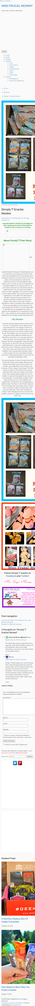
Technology (13, 75)
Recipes (8, 59)
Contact (8, 77)
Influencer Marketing (16, 81)
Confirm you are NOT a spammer (15, 745)
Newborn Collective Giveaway (11, 624)
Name (5, 718)
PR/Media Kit (13, 79)
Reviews (15, 205)
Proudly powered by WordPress (12, 1003)
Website (6, 729)
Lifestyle (8, 61)
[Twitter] (15, 763)
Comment (7, 697)
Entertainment (14, 69)
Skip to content (5, 1)
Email (5, 723)
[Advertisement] (17, 31)
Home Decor (13, 65)
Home (7, 55)
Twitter (24, 576)
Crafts (11, 73)
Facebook (11, 576)
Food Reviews (6, 205)
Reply (7, 654)
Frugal (7, 57)
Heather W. (5, 220)
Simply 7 (7, 325)
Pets (10, 63)
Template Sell (16, 1005)
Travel (11, 71)
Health (11, 67)
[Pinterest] (20, 763)
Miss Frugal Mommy (17, 5)
